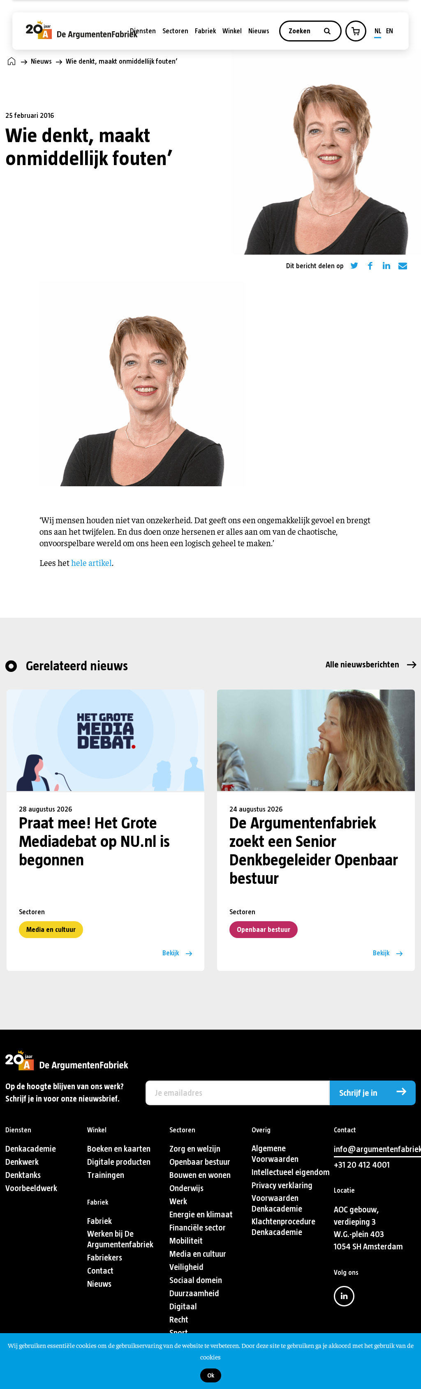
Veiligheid (186, 1267)
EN (389, 31)
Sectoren (175, 31)
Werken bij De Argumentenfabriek (120, 1239)
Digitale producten (118, 1162)
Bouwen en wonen (200, 1175)
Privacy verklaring (282, 1185)
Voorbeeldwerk (31, 1188)
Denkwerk (22, 1162)
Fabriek (205, 31)
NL (378, 31)
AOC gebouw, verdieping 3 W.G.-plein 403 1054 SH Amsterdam (368, 1228)
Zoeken (300, 31)
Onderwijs (186, 1188)
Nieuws (258, 31)
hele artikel (91, 562)
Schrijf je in (358, 1093)
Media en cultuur (51, 929)
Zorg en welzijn (194, 1149)
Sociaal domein (195, 1280)
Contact (100, 1271)
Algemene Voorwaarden (275, 1154)
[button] (355, 31)
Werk (178, 1201)
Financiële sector (197, 1227)
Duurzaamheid (194, 1293)
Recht (178, 1319)
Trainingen (105, 1175)
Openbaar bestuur (263, 929)
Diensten (143, 31)
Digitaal (183, 1306)
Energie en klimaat (201, 1214)
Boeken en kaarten (118, 1149)
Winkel (232, 31)
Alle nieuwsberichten (362, 664)
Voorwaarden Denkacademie (277, 1203)
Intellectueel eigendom (291, 1172)
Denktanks (23, 1175)
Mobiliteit (186, 1241)
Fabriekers (104, 1257)
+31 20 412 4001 (362, 1165)
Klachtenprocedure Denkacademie (283, 1227)
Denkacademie (30, 1149)
